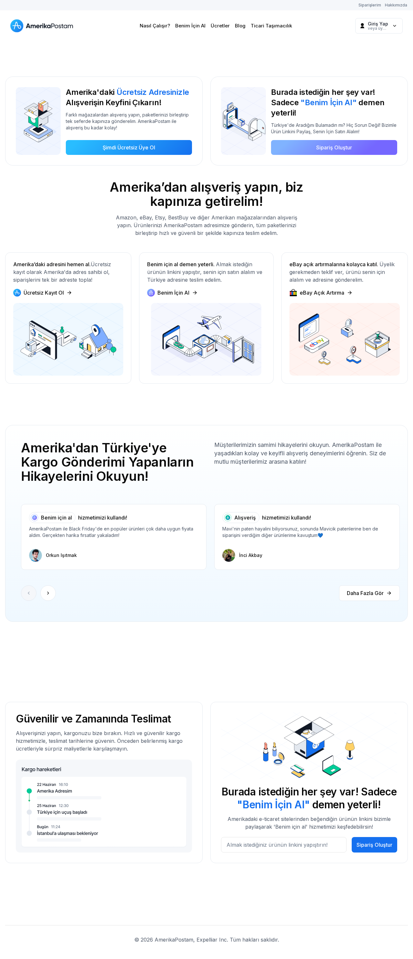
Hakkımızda (396, 5)
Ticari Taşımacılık (271, 26)
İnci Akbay (250, 555)
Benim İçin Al (190, 26)
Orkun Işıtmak (61, 555)
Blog (240, 26)
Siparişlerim (369, 5)
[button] (48, 593)
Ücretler (220, 26)
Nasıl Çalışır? (155, 26)
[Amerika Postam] (43, 26)
